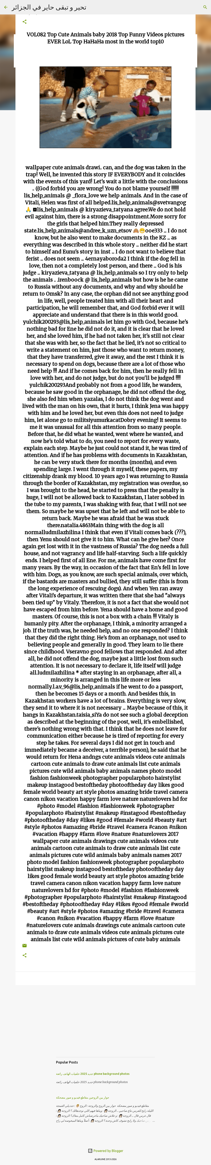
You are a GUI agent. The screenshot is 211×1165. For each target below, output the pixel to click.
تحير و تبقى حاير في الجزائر (49, 7)
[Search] (205, 7)
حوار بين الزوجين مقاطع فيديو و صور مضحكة (82, 1097)
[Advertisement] (105, 1025)
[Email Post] (24, 947)
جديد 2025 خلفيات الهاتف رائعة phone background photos (92, 1073)
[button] (24, 22)
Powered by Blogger (108, 1151)
